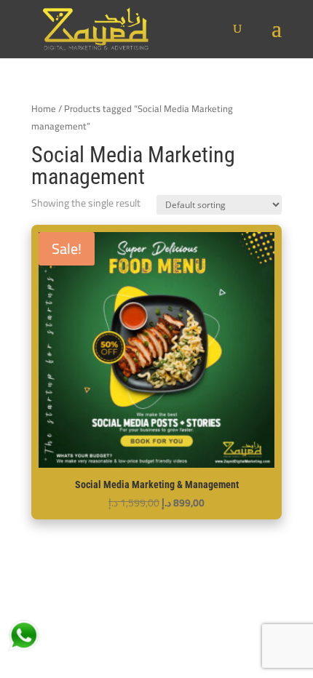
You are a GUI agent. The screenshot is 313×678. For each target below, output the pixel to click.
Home (43, 108)
